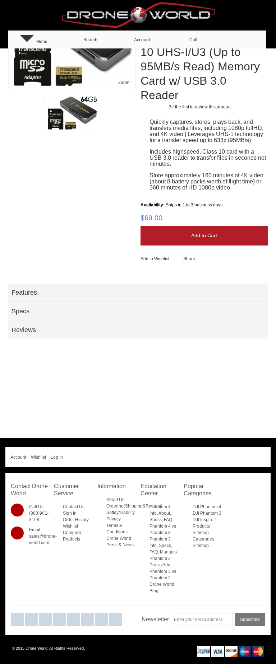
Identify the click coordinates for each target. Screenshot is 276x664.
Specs (20, 311)
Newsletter (155, 619)
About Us (115, 499)
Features (24, 292)
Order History (76, 519)
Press (112, 544)
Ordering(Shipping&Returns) (134, 506)
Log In (57, 457)
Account (18, 457)
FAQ (168, 519)
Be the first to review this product (200, 106)
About (164, 513)
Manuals (168, 552)
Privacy (113, 519)
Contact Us (73, 506)
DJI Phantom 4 (207, 506)
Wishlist (38, 457)
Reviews (24, 329)
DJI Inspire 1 (205, 519)
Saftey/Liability (120, 512)
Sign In (70, 513)
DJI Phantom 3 (207, 513)
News (128, 544)
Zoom (123, 82)
